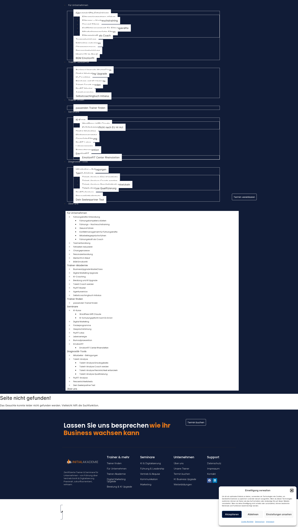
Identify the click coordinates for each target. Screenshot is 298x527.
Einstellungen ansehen (279, 514)
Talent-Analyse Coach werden (99, 180)
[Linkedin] (214, 480)
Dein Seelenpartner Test (90, 199)
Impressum (270, 521)
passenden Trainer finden (90, 107)
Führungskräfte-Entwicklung (92, 12)
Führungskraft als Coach (96, 35)
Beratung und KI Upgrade (90, 81)
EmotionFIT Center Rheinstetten (101, 157)
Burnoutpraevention (87, 149)
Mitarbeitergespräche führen (98, 31)
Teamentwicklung (86, 39)
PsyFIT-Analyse (85, 192)
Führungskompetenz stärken (98, 16)
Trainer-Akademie (78, 62)
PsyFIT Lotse (83, 142)
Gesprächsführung (86, 138)
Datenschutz (259, 521)
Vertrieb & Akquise (150, 474)
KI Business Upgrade (185, 479)
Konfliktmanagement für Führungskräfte (105, 28)
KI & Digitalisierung (150, 463)
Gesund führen (90, 24)
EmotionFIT (82, 153)
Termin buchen (182, 474)
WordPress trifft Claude (96, 123)
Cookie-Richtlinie (247, 521)
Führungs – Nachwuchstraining (100, 20)
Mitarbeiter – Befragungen (91, 169)
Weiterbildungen (183, 484)
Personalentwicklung (88, 50)
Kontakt (211, 474)
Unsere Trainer (181, 468)
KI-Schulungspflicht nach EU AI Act (102, 127)
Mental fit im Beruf (86, 54)
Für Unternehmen (78, 5)
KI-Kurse (80, 119)
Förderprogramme (86, 134)
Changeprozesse (85, 46)
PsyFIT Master (84, 88)
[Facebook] (209, 480)
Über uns (73, 203)
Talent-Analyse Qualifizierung (99, 188)
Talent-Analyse (84, 173)
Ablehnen (253, 514)
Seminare (73, 111)
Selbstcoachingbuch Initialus (92, 96)
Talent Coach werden (88, 84)
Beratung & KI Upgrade (119, 486)
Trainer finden (76, 100)
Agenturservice (84, 92)
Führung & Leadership (152, 468)
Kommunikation (149, 479)
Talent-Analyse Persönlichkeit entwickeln (106, 184)
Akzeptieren (232, 514)
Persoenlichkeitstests (88, 195)
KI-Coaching (83, 77)
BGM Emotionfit (85, 58)
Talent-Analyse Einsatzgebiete (100, 177)
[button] (291, 490)
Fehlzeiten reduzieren (88, 43)
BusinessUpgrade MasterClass (93, 69)
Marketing (145, 484)
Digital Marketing (86, 131)
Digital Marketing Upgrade (91, 73)
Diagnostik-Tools (78, 161)
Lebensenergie (84, 146)
